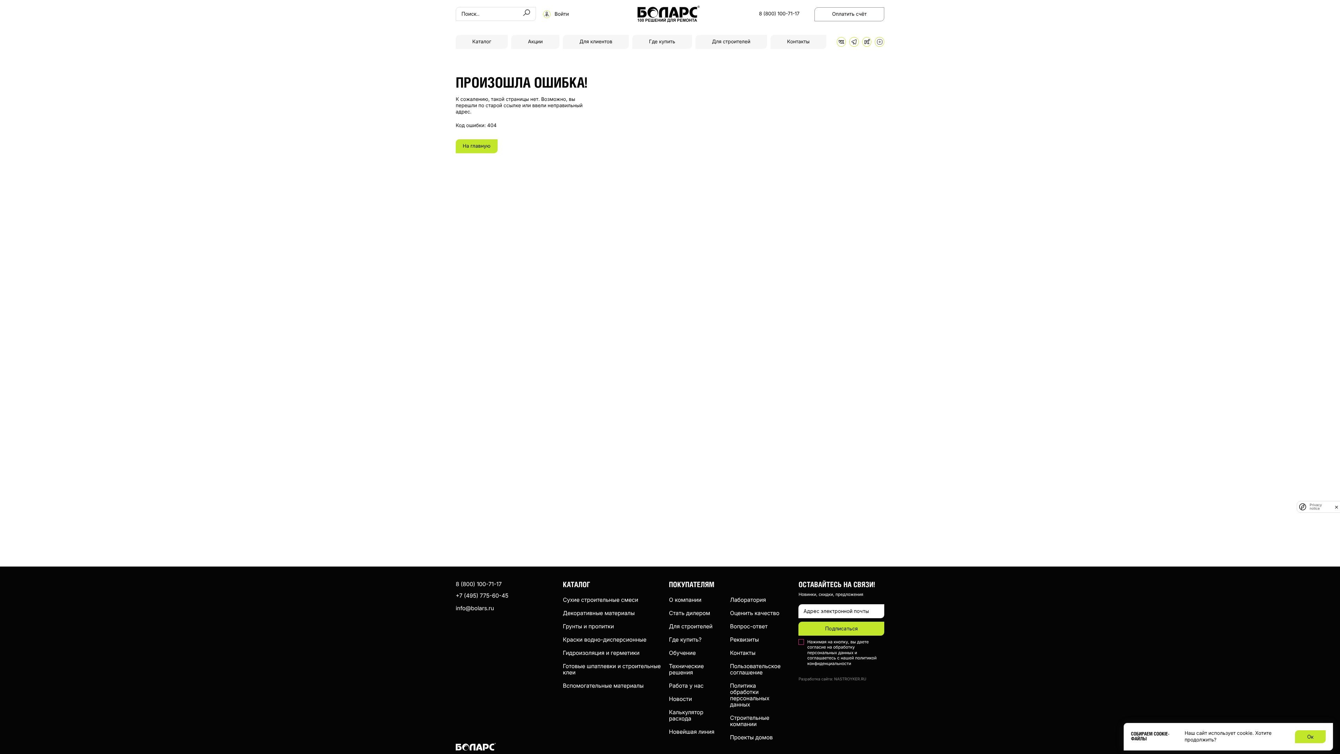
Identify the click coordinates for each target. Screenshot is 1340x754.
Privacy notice (1316, 506)
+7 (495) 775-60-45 (482, 595)
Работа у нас (686, 685)
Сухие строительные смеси (600, 599)
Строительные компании (749, 720)
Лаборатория (748, 599)
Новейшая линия (691, 731)
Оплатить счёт (849, 14)
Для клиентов (595, 42)
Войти (561, 14)
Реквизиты (744, 639)
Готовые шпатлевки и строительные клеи (612, 669)
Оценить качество (755, 612)
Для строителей (731, 42)
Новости (680, 698)
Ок (1310, 737)
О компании (685, 599)
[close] (1336, 507)
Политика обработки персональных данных (749, 695)
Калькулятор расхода (686, 715)
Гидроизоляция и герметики (601, 652)
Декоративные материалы (599, 612)
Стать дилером (689, 612)
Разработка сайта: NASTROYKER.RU (832, 679)
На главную (477, 146)
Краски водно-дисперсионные (604, 639)
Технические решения (686, 669)
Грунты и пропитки (588, 626)
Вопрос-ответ (749, 626)
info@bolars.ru (475, 608)
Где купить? (685, 639)
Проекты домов (751, 737)
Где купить (662, 42)
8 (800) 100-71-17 (779, 14)
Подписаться (841, 628)
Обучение (682, 652)
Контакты (798, 42)
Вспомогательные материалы (603, 685)
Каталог (481, 42)
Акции (535, 42)
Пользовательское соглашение (755, 669)
